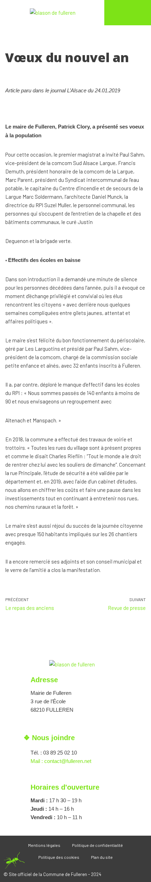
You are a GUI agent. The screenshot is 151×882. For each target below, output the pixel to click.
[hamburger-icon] (128, 14)
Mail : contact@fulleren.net (61, 761)
